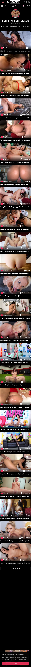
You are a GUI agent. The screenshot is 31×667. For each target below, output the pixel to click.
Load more (16, 568)
